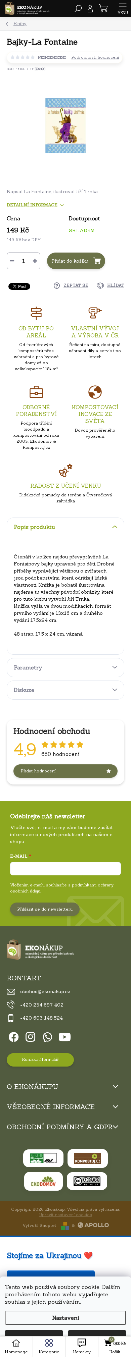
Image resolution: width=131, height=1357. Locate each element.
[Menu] (122, 8)
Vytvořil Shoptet (39, 1225)
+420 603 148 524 (41, 1018)
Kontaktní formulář (40, 1059)
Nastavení (65, 1317)
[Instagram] (29, 1036)
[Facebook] (12, 1036)
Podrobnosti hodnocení (95, 57)
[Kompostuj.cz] (87, 1158)
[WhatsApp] (46, 1036)
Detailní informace (32, 204)
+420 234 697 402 (41, 1005)
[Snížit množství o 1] (12, 261)
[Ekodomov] (43, 1181)
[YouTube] (64, 1036)
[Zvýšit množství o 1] (35, 261)
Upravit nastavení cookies (65, 1214)
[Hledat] (78, 8)
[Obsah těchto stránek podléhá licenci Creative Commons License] (87, 1181)
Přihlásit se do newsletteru (45, 909)
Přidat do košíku (69, 261)
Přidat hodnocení (37, 770)
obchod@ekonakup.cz (45, 991)
